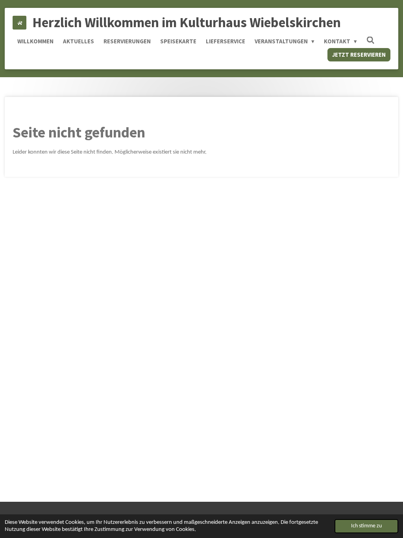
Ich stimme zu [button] (366, 526)
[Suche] (370, 40)
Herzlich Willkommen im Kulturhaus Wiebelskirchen (186, 22)
